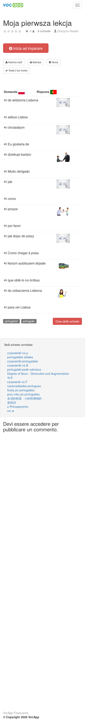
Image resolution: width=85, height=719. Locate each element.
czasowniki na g (17, 353)
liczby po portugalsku (21, 390)
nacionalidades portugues (24, 386)
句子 (10, 378)
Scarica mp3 (15, 62)
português (29, 321)
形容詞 (11, 402)
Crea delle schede (67, 321)
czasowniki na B (17, 365)
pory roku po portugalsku (23, 394)
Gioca (54, 62)
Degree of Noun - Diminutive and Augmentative (38, 373)
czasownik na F (17, 382)
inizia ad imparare (27, 48)
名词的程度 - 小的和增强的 (24, 398)
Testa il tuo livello (18, 70)
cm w (10, 411)
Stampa (36, 62)
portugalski (11, 321)
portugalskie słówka (20, 357)
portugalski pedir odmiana (24, 369)
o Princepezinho (17, 407)
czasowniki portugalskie (22, 361)
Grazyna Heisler (68, 31)
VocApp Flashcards (15, 713)
